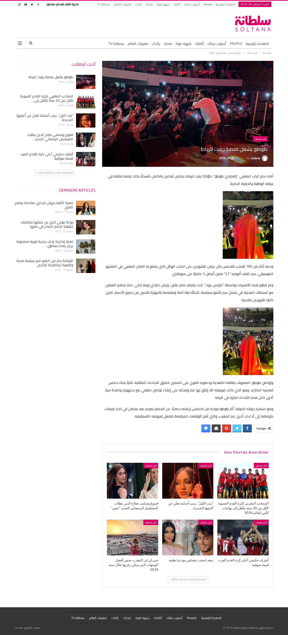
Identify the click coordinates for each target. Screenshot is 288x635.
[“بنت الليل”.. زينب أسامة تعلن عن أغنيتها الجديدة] (188, 481)
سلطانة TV (103, 4)
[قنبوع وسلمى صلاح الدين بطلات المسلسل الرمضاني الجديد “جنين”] (132, 481)
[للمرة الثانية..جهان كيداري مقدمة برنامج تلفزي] (85, 208)
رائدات (138, 4)
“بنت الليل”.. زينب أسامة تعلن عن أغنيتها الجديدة (44, 117)
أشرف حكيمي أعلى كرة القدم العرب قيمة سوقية (46, 156)
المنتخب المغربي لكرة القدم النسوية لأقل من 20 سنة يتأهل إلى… (46, 98)
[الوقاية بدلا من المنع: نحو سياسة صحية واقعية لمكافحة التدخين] (85, 266)
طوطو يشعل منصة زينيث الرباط (51, 76)
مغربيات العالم (123, 4)
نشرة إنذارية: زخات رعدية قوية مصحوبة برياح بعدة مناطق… (44, 243)
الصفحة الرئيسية (225, 4)
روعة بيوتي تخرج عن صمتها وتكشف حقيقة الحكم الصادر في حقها (46, 224)
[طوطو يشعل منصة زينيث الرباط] (85, 82)
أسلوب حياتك (192, 4)
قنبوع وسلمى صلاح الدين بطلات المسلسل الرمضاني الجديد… (50, 136)
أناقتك (176, 4)
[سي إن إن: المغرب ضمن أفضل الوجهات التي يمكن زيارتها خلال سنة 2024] (132, 537)
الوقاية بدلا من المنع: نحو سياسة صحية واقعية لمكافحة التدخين (44, 262)
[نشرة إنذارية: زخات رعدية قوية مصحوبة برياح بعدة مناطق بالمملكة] (85, 246)
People (207, 4)
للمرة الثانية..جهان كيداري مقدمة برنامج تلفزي (44, 204)
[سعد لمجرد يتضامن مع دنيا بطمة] (188, 537)
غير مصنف (260, 138)
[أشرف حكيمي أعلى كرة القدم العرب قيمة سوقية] (243, 537)
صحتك (149, 4)
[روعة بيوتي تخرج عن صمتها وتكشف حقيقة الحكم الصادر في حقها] (85, 227)
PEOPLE (236, 43)
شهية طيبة (163, 4)
